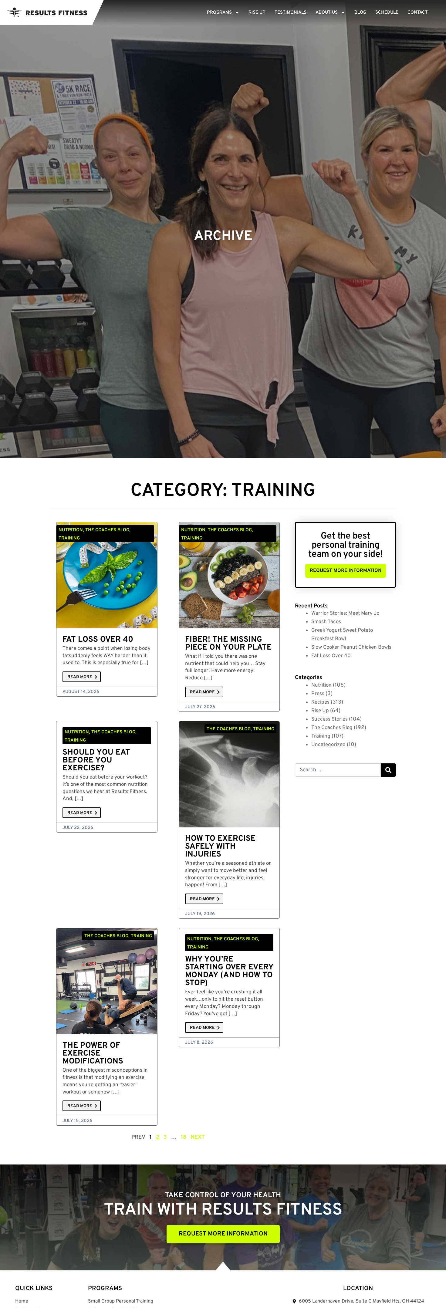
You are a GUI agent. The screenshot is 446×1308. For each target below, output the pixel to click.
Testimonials (290, 12)
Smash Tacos (326, 622)
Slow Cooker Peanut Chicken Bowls (351, 647)
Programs (219, 12)
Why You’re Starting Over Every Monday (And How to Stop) (229, 971)
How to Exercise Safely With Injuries (220, 847)
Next (198, 1137)
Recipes (320, 702)
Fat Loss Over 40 (98, 640)
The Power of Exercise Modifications (93, 1053)
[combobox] (338, 770)
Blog (360, 12)
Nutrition (321, 685)
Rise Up (256, 12)
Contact (417, 12)
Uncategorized (328, 745)
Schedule (386, 12)
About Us (327, 12)
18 (183, 1137)
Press (317, 694)
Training (320, 736)
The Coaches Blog (332, 728)
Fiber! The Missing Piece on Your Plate (228, 644)
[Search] (388, 770)
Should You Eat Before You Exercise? (96, 760)
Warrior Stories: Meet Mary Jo (345, 613)
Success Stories (329, 719)
